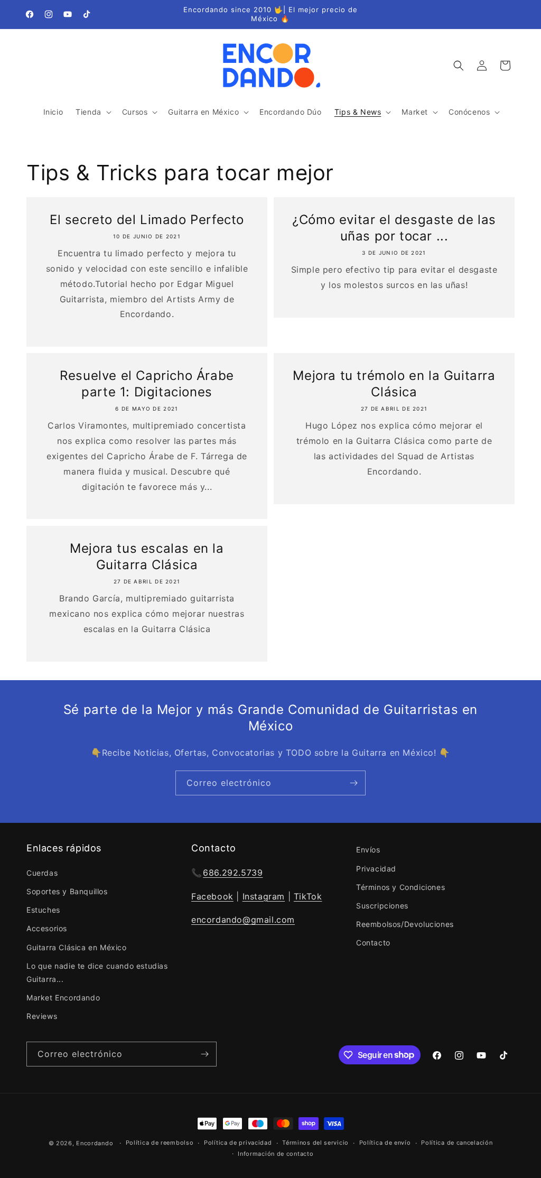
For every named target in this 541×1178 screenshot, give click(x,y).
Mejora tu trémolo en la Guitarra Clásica (394, 384)
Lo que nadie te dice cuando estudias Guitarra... (97, 972)
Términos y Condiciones (400, 887)
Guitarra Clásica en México (76, 947)
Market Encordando (63, 997)
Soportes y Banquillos (67, 891)
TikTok (308, 896)
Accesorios (46, 928)
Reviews (41, 1016)
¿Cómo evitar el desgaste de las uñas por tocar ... (394, 228)
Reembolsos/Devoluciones (405, 924)
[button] (92, 112)
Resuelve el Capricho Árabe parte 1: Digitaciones (147, 384)
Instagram (263, 896)
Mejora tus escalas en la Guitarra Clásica (146, 556)
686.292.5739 (233, 872)
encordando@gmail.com (243, 919)
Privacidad (376, 868)
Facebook (212, 896)
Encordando (94, 1143)
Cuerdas (42, 872)
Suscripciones (382, 905)
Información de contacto (275, 1153)
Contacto (373, 942)
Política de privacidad (238, 1142)
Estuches (43, 909)
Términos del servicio (315, 1142)
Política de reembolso (160, 1142)
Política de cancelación (456, 1142)
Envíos (368, 849)
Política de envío (385, 1142)
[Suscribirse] (353, 783)
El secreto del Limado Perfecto (147, 219)
